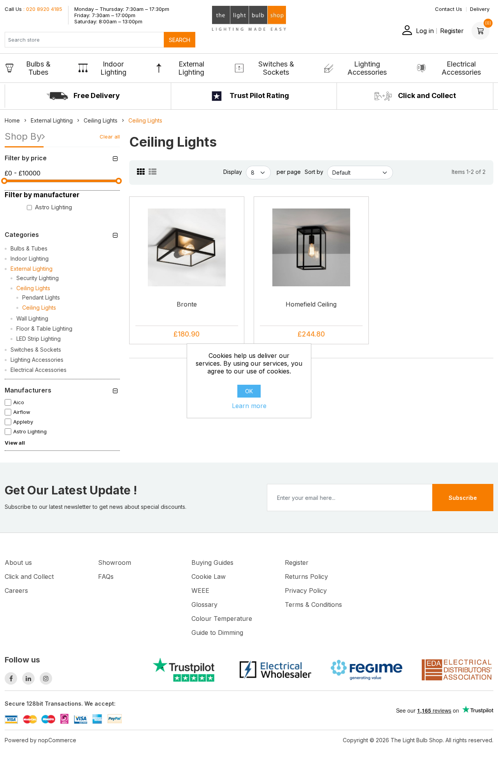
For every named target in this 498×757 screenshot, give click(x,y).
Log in (425, 31)
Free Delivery (96, 95)
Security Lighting (37, 278)
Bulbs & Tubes (38, 68)
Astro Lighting (53, 207)
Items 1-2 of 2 (469, 171)
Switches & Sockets (276, 68)
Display (232, 171)
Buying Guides (212, 562)
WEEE (200, 590)
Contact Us (448, 9)
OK (249, 391)
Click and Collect (426, 95)
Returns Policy (306, 576)
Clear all (110, 136)
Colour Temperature (221, 618)
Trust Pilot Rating (258, 95)
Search (179, 40)
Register (452, 31)
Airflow (21, 412)
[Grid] (141, 172)
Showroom (114, 562)
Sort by (314, 171)
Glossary (204, 604)
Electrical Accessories (461, 68)
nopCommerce (57, 740)
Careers (16, 590)
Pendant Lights (41, 297)
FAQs (106, 576)
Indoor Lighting (113, 68)
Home (12, 120)
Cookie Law (208, 576)
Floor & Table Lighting (44, 328)
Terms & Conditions (313, 604)
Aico (18, 402)
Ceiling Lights (33, 288)
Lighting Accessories (367, 68)
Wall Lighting (32, 318)
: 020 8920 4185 (33, 9)
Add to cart (189, 270)
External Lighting (191, 68)
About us (18, 562)
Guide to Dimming (217, 632)
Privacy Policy (306, 590)
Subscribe (463, 497)
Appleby (23, 422)
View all (15, 443)
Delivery (479, 9)
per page (289, 171)
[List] (152, 172)
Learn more (249, 406)
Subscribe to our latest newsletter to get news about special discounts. (95, 506)
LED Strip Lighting (38, 338)
